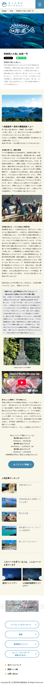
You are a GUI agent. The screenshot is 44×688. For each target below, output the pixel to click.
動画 (20, 634)
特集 (11, 11)
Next (40, 578)
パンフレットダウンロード (21, 625)
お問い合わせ (13, 674)
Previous (3, 578)
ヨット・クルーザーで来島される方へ (20, 654)
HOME (4, 11)
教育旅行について (21, 644)
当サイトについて (14, 665)
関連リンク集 (13, 669)
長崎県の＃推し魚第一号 (25, 11)
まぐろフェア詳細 (21, 464)
